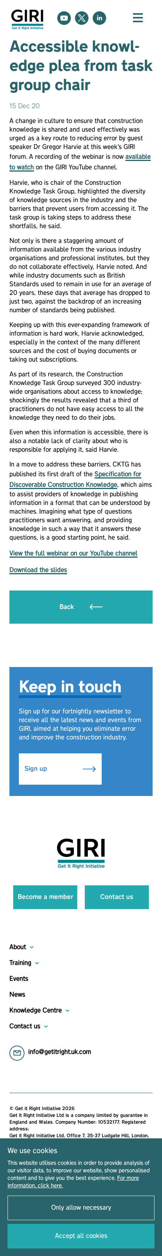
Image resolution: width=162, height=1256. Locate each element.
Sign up (36, 769)
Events (18, 979)
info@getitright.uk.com (59, 1052)
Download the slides (38, 570)
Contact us (116, 897)
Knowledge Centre (35, 1011)
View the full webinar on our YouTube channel (73, 554)
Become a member (45, 897)
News (17, 995)
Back (68, 607)
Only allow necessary (81, 1208)
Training (20, 963)
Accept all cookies (81, 1236)
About (17, 947)
